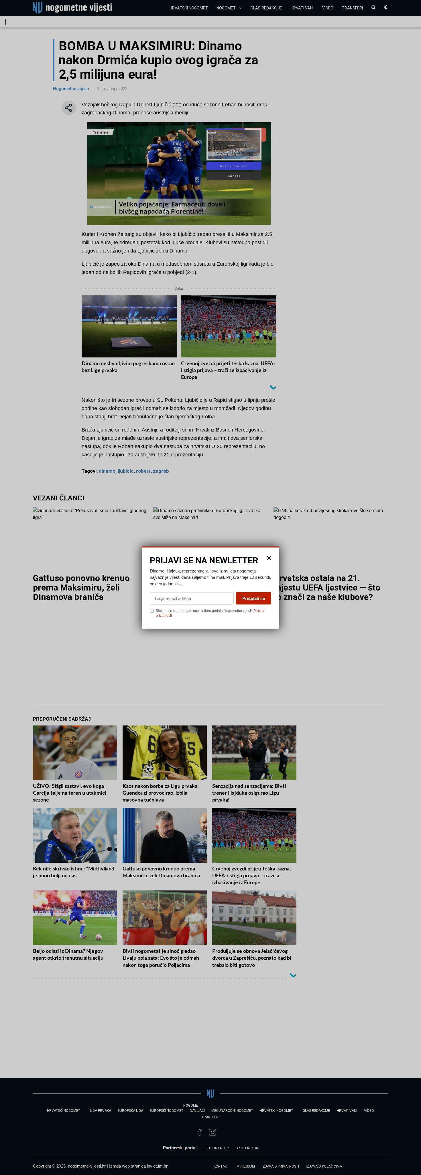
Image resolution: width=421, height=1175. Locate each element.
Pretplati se (253, 598)
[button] (269, 557)
